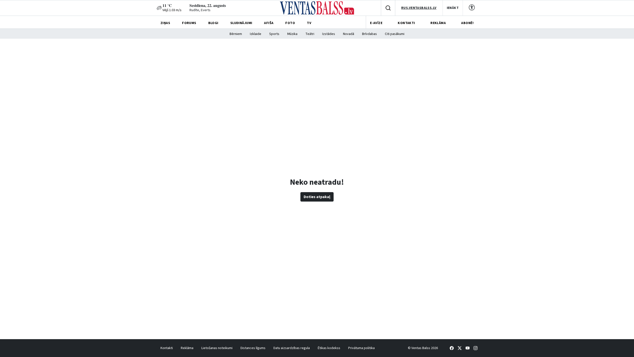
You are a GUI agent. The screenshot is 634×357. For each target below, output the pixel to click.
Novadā (348, 33)
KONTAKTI (406, 23)
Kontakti (166, 348)
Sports (274, 33)
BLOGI (213, 23)
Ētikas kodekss (329, 348)
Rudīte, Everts (200, 10)
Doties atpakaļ (317, 197)
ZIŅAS (165, 23)
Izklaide (255, 33)
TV (309, 23)
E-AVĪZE (376, 23)
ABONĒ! (467, 23)
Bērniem (236, 33)
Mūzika (292, 33)
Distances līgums (252, 348)
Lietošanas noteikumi (217, 348)
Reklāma (187, 348)
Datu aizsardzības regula (291, 348)
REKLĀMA (438, 23)
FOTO (290, 23)
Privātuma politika (361, 348)
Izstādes (328, 33)
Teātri (309, 33)
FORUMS (189, 23)
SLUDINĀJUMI (241, 23)
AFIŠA (268, 23)
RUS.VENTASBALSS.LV (419, 7)
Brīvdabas (369, 33)
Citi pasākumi (394, 33)
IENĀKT (453, 7)
